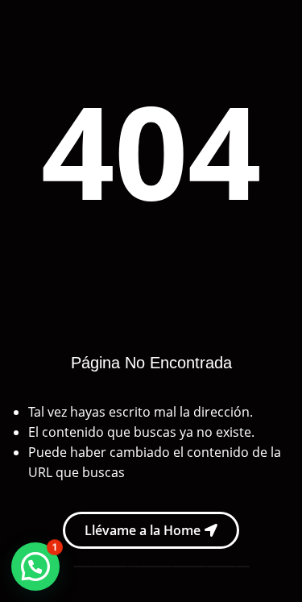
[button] (35, 566)
